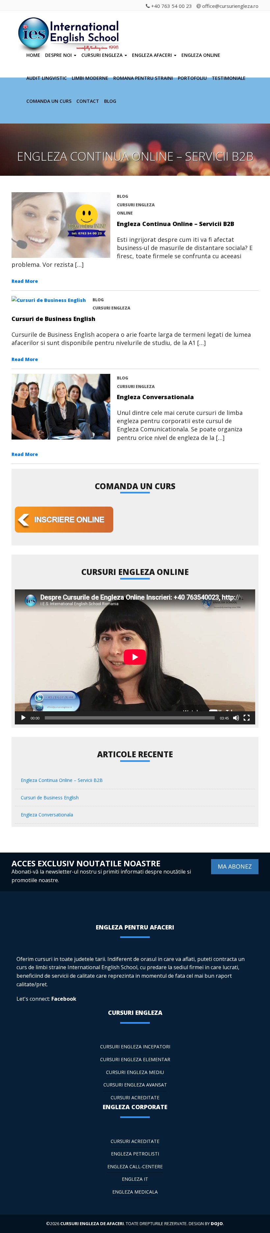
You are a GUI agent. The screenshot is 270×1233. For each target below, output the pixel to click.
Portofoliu (192, 78)
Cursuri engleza (102, 55)
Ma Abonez (235, 866)
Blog (110, 101)
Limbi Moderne (90, 78)
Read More (25, 281)
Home (33, 55)
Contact (87, 101)
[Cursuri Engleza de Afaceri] (70, 25)
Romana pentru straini (143, 78)
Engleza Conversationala (155, 397)
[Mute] (236, 718)
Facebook (63, 998)
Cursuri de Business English (53, 319)
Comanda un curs (48, 101)
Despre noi (59, 55)
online (125, 213)
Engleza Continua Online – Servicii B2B (175, 224)
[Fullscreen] (246, 718)
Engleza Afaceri (152, 55)
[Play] (23, 718)
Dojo (217, 1223)
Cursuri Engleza (136, 205)
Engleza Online (200, 55)
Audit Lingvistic (46, 78)
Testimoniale (229, 78)
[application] (135, 656)
